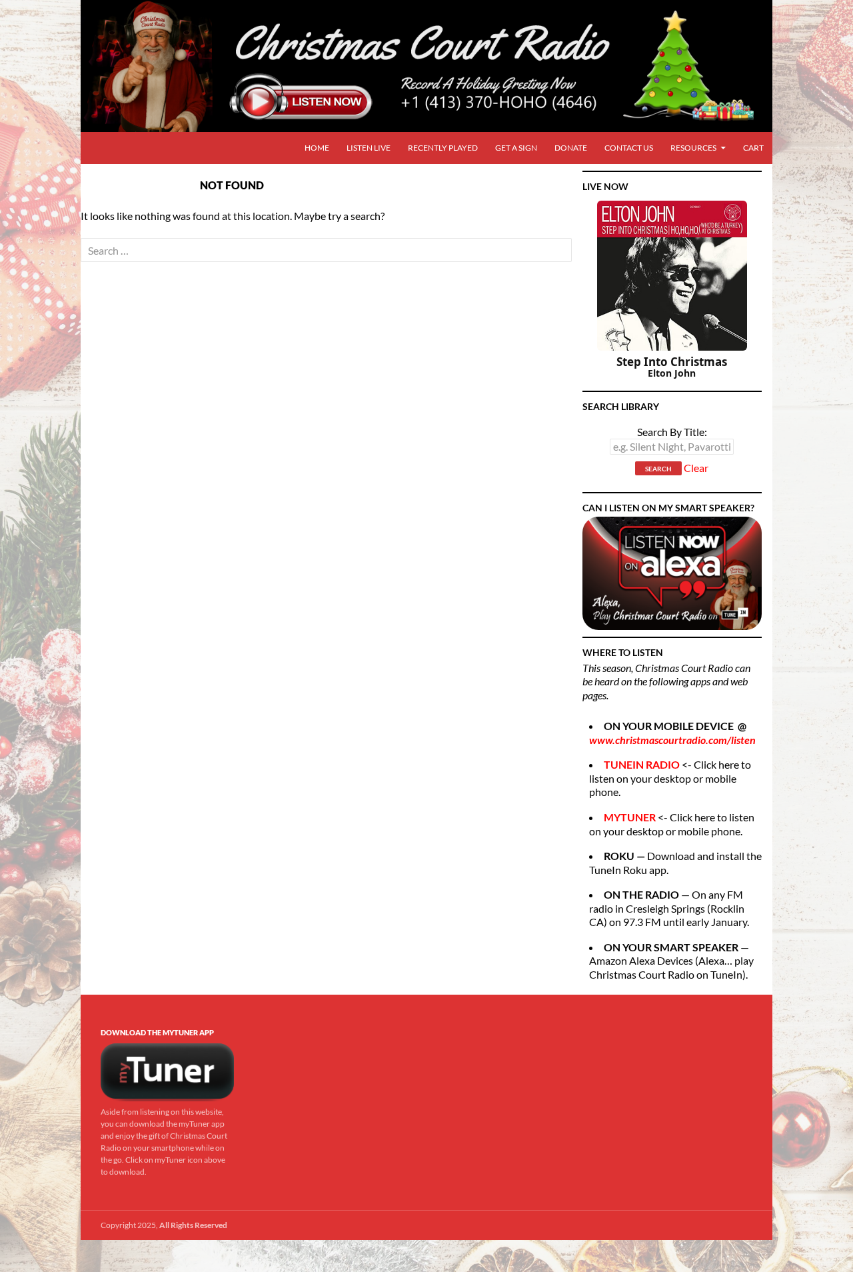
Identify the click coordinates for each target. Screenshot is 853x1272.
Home (317, 148)
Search (658, 469)
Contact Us (628, 148)
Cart (753, 148)
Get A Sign (516, 148)
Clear (696, 468)
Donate (570, 148)
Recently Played (443, 148)
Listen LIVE (369, 148)
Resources (693, 148)
